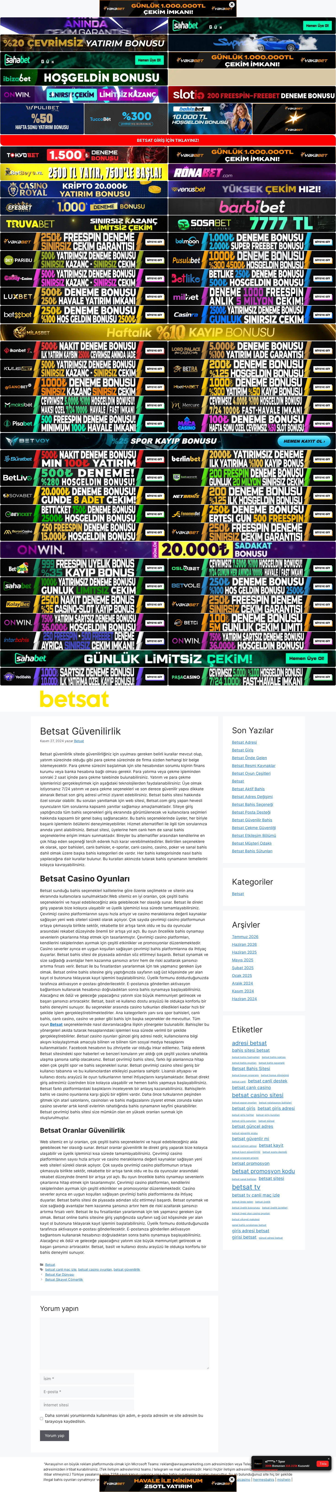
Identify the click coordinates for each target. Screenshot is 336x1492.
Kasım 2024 (243, 991)
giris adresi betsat (250, 1230)
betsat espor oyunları (244, 1102)
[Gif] (168, 332)
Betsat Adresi (244, 742)
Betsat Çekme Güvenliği (254, 827)
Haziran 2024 (244, 999)
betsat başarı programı (245, 1075)
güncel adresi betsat (271, 1237)
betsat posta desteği (275, 1152)
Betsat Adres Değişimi (252, 796)
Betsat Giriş (242, 750)
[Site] (84, 241)
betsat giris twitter (243, 1115)
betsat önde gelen (242, 1201)
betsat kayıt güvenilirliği (246, 1152)
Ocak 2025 (242, 975)
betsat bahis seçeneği (272, 1062)
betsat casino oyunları (95, 1269)
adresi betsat (249, 1043)
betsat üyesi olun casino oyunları (251, 1213)
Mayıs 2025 (242, 960)
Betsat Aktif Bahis (248, 789)
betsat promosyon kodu (263, 1171)
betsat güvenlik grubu (245, 1133)
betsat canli (239, 1081)
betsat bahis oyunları (244, 1062)
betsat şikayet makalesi (246, 1219)
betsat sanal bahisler (244, 1179)
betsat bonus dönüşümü (275, 1075)
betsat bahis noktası (274, 1057)
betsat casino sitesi (257, 1095)
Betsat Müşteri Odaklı (252, 843)
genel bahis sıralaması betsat (249, 1225)
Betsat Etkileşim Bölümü (254, 835)
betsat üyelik (262, 1201)
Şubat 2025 (242, 968)
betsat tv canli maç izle (256, 1195)
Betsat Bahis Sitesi (251, 1068)
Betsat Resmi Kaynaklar (253, 765)
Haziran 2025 (244, 952)
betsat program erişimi (245, 1157)
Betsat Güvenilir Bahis (252, 820)
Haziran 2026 (244, 944)
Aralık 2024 (242, 983)
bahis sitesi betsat (251, 1050)
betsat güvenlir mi (250, 1138)
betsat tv (246, 1187)
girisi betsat (244, 1237)
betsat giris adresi (276, 1108)
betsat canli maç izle (60, 1269)
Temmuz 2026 (245, 936)
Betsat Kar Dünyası (59, 1274)
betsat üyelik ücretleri (275, 1207)
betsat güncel (267, 1120)
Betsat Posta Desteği (251, 812)
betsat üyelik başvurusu (246, 1207)
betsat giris (243, 1108)
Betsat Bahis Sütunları (252, 851)
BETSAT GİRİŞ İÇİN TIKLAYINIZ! (168, 140)
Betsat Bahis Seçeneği (252, 804)
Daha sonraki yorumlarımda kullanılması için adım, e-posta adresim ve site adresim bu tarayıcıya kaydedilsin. (124, 1418)
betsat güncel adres (252, 1126)
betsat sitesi (271, 1178)
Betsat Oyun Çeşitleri (251, 773)
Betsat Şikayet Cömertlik (64, 1279)
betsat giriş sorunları (244, 1120)
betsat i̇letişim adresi (244, 1146)
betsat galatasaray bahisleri (275, 1102)
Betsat (50, 1265)
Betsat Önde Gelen (249, 758)
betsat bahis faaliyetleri (246, 1057)
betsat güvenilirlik (127, 1269)
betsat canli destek (267, 1081)
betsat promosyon (250, 1163)
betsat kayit (271, 1145)
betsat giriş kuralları (268, 1115)
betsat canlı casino (251, 1087)
